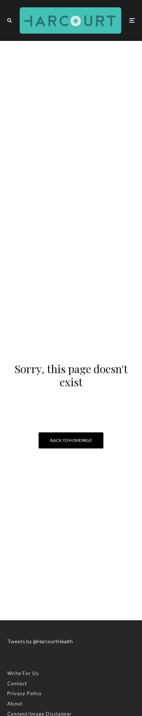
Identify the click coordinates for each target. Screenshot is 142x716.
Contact (17, 683)
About (15, 703)
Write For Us (23, 673)
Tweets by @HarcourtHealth (40, 641)
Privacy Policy (24, 693)
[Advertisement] (71, 116)
